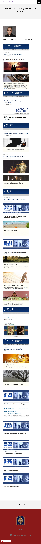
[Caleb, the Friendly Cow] (16, 418)
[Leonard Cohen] (16, 454)
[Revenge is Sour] (16, 367)
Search (20, 529)
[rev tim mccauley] (16, 104)
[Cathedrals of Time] (16, 305)
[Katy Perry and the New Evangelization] (16, 253)
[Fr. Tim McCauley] (16, 56)
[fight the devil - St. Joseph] (16, 136)
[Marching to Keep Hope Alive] (16, 288)
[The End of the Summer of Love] (16, 187)
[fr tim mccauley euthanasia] (16, 88)
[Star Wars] (16, 434)
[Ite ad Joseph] (16, 336)
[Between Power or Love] (16, 385)
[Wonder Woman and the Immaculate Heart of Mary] (16, 218)
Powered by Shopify (27, 532)
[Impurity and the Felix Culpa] (16, 351)
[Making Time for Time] (16, 269)
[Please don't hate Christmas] (16, 487)
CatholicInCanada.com (9, 2)
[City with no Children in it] (16, 471)
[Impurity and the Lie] (16, 319)
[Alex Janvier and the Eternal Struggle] (16, 405)
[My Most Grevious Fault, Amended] (16, 201)
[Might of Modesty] (9, 35)
